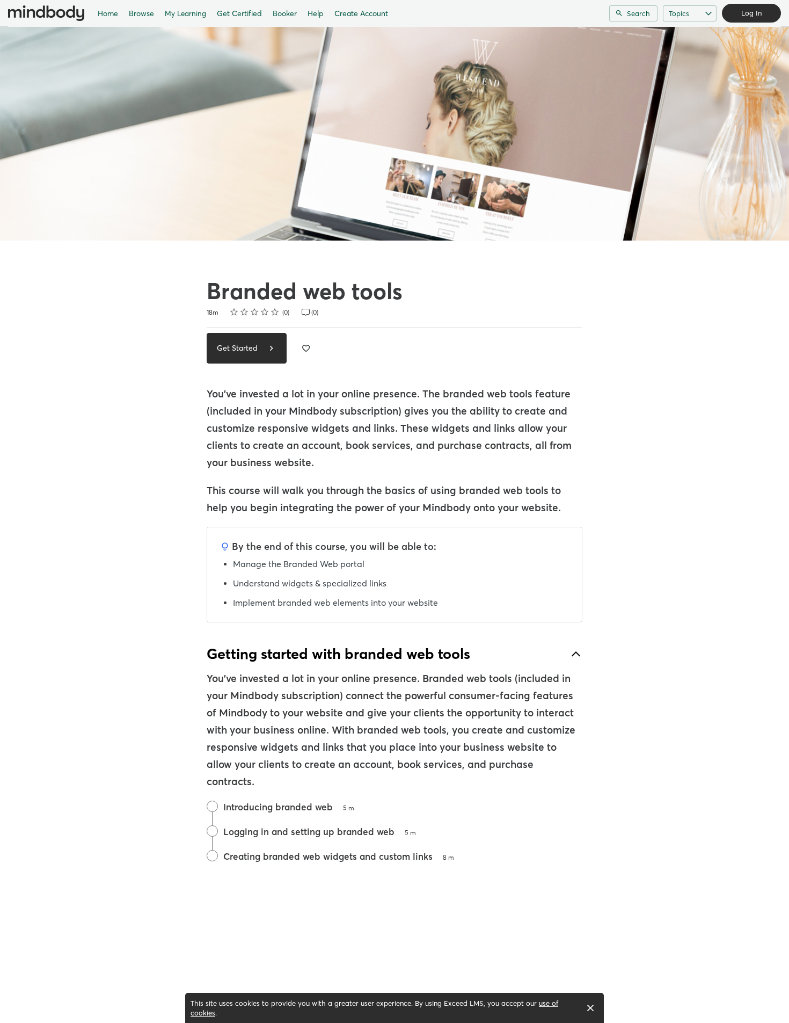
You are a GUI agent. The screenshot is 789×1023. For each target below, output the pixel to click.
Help (316, 13)
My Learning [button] (185, 13)
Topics (679, 13)
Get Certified (239, 13)
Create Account (361, 13)
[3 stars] (255, 312)
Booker (285, 13)
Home (108, 13)
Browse (141, 13)
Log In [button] (751, 13)
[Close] (590, 1008)
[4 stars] (265, 312)
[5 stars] (275, 312)
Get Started (238, 348)
